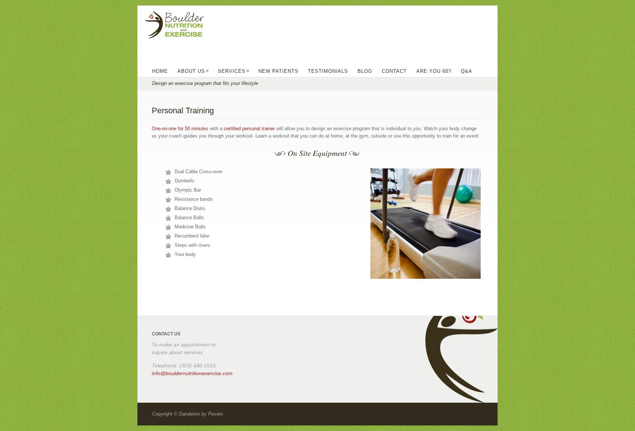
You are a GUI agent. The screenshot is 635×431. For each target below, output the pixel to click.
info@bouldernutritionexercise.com (192, 373)
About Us (193, 71)
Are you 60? (433, 71)
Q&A (466, 71)
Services (234, 71)
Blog (365, 71)
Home (160, 71)
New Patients (278, 71)
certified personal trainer (248, 128)
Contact (394, 71)
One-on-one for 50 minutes (180, 128)
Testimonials (328, 71)
